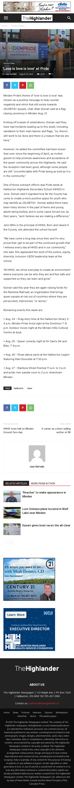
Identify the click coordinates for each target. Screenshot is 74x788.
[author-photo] (37, 461)
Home (5, 25)
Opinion (48, 712)
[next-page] (11, 542)
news (29, 388)
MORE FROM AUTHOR (43, 483)
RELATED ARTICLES (16, 483)
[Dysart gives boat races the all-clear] (12, 529)
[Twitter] (14, 85)
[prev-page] (5, 542)
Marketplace (62, 712)
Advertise (22, 716)
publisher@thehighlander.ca (43, 703)
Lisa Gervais (11, 74)
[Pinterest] (22, 85)
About (33, 716)
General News (18, 25)
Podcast (25, 712)
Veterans (37, 712)
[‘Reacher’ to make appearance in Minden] (12, 496)
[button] (5, 18)
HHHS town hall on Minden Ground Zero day (18, 430)
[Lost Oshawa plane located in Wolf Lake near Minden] (12, 513)
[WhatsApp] (30, 85)
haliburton (18, 388)
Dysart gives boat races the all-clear (46, 525)
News (15, 712)
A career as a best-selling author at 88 (56, 430)
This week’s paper (48, 716)
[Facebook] (6, 85)
